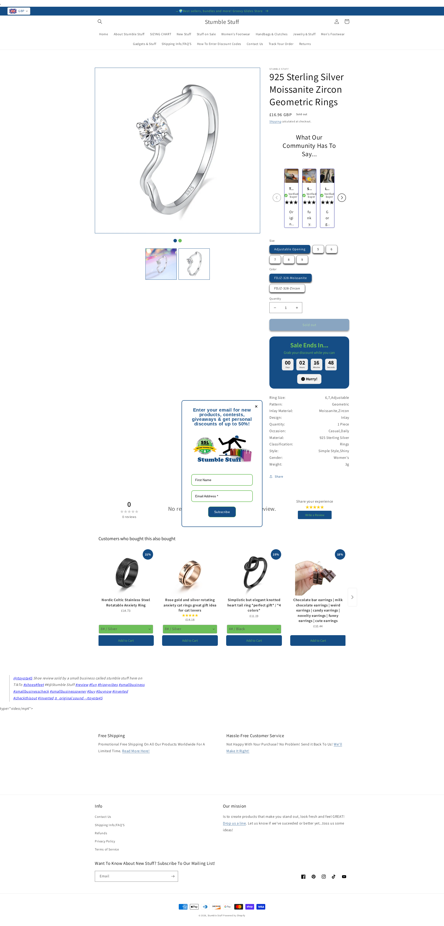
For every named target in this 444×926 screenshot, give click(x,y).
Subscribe (222, 512)
